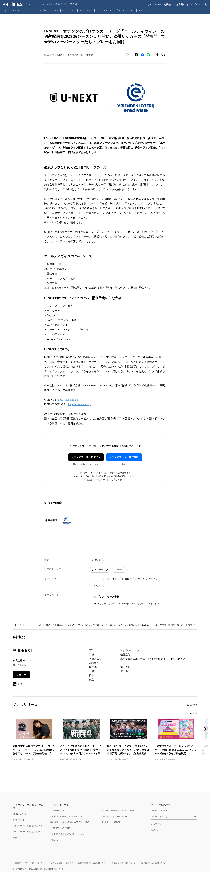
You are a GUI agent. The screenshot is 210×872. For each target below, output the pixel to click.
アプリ (42, 10)
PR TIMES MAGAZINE (60, 828)
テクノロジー (17, 10)
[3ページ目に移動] (193, 713)
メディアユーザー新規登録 (124, 457)
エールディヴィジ (148, 579)
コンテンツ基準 (55, 863)
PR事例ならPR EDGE (111, 822)
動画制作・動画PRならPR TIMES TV (66, 816)
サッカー (96, 579)
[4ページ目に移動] (195, 713)
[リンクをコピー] (163, 55)
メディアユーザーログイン (86, 457)
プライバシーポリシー (35, 863)
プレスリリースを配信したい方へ (28, 831)
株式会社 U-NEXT (54, 625)
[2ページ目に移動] (191, 713)
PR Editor (54, 840)
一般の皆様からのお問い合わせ (153, 863)
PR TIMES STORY (58, 810)
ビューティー (69, 10)
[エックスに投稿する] (136, 55)
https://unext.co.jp (129, 650)
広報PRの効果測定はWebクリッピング (67, 834)
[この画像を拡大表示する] (58, 520)
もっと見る (192, 705)
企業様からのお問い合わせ (123, 863)
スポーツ (142, 10)
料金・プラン (19, 819)
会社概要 (17, 863)
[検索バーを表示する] (205, 4)
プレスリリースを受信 (159, 4)
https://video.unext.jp (67, 399)
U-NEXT (111, 579)
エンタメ (54, 10)
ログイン (195, 4)
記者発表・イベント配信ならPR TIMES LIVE (69, 822)
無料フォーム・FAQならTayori (115, 816)
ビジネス (120, 10)
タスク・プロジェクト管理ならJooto (118, 810)
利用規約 (70, 863)
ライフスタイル (104, 10)
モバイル (31, 10)
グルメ (131, 10)
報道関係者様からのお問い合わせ (93, 863)
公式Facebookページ (160, 810)
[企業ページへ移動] (23, 651)
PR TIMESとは (19, 813)
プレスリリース (33, 625)
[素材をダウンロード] (157, 55)
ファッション (86, 10)
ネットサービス (99, 569)
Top (5, 10)
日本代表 (127, 579)
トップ (18, 625)
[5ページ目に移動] (196, 713)
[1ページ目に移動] (190, 713)
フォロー (21, 674)
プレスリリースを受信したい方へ (28, 825)
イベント (96, 560)
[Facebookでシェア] (142, 55)
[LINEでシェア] (148, 55)
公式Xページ (156, 823)
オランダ (96, 586)
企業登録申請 (181, 4)
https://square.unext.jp (79, 404)
